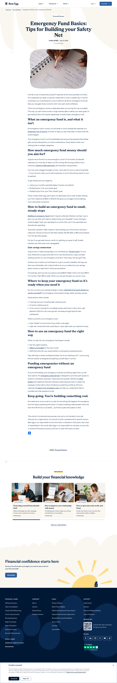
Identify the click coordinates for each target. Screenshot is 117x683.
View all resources (58, 525)
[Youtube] (105, 638)
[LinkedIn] (90, 638)
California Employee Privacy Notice (63, 610)
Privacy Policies (57, 603)
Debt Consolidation (11, 607)
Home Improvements (12, 614)
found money (74, 252)
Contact (86, 607)
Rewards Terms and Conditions (62, 618)
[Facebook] (86, 638)
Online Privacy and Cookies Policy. (76, 672)
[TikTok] (110, 638)
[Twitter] (100, 638)
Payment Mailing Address (92, 610)
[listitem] (27, 500)
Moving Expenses (11, 618)
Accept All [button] (14, 678)
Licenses (55, 626)
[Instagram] (95, 638)
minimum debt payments (45, 166)
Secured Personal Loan (12, 633)
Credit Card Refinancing (13, 610)
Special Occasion (11, 629)
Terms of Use (56, 622)
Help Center (88, 603)
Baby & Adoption (10, 626)
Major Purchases (10, 622)
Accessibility (56, 629)
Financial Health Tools (14, 643)
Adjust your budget (36, 348)
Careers (34, 607)
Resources (8, 9)
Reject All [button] (26, 678)
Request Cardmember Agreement (63, 614)
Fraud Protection (89, 614)
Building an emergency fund (38, 216)
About (34, 603)
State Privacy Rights (58, 607)
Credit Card (10, 639)
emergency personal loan (50, 376)
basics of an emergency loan (48, 388)
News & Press (36, 610)
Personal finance (17, 9)
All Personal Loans (11, 603)
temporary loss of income (37, 132)
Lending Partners (37, 614)
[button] (11, 575)
